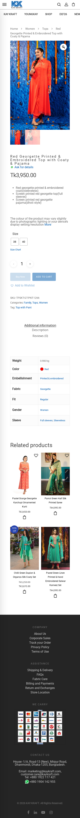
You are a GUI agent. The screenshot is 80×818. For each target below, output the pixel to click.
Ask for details (24, 167)
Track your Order (40, 642)
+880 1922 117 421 (43, 777)
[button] (22, 285)
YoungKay (31, 14)
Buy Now (20, 277)
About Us (40, 633)
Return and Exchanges (40, 688)
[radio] (14, 241)
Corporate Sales (40, 638)
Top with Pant (24, 307)
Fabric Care (40, 679)
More (47, 224)
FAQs (40, 674)
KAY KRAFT (10, 14)
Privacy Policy (40, 647)
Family (27, 302)
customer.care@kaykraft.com (40, 774)
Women (30, 28)
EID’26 (63, 14)
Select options (25, 517)
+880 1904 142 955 (42, 781)
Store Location (40, 692)
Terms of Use (40, 651)
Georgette (45, 389)
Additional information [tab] (40, 325)
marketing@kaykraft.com (44, 771)
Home (14, 28)
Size (15, 233)
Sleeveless (59, 420)
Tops (45, 28)
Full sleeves (46, 420)
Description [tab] (40, 330)
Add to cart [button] (55, 513)
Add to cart (44, 277)
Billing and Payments (40, 683)
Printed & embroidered (51, 378)
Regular (44, 399)
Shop (48, 14)
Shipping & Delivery (40, 670)
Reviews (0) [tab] (40, 336)
